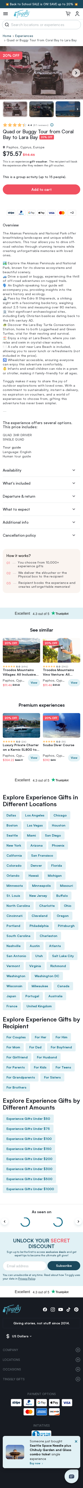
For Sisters (52, 1077)
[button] (71, 1476)
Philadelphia (39, 926)
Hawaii (34, 875)
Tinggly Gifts (14, 1379)
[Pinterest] (76, 1309)
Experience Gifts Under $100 (29, 1139)
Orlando (12, 875)
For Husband (47, 1057)
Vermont (13, 966)
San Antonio (16, 956)
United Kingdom (39, 1006)
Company (10, 1350)
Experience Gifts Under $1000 (30, 1189)
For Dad (35, 1047)
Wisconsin (14, 986)
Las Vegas (35, 825)
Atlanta (55, 946)
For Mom (13, 1047)
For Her (40, 1037)
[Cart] (68, 14)
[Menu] (5, 13)
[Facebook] (45, 1309)
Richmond (58, 966)
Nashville (13, 946)
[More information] (51, 124)
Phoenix (58, 845)
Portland (13, 926)
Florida (56, 865)
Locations (11, 1360)
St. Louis (13, 896)
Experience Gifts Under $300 (29, 1169)
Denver (36, 865)
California (14, 855)
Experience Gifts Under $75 (28, 1129)
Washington (15, 976)
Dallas (11, 815)
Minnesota (14, 885)
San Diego (53, 835)
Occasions (12, 1369)
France (11, 1006)
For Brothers (16, 1087)
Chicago (60, 815)
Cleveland (39, 916)
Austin (35, 946)
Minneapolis (41, 885)
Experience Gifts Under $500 (29, 1179)
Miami (31, 835)
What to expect (16, 509)
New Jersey (38, 896)
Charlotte (47, 906)
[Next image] (77, 109)
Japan (11, 996)
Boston (12, 825)
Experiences (24, 36)
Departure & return (19, 496)
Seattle (12, 835)
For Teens (63, 1067)
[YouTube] (61, 1309)
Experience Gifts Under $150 (28, 1149)
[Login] (77, 14)
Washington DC (47, 976)
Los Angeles (34, 815)
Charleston (48, 936)
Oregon (63, 916)
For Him (61, 1037)
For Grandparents (20, 1077)
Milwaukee (40, 986)
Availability (12, 470)
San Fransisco (42, 855)
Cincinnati (14, 916)
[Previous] (4, 1221)
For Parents (15, 1067)
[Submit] (6, 24)
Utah (39, 956)
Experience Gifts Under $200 (29, 1159)
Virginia (35, 966)
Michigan (55, 875)
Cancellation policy (19, 535)
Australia (55, 996)
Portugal (32, 996)
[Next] (76, 73)
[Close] (76, 1453)
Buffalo (62, 896)
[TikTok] (68, 1309)
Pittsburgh (66, 926)
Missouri (66, 885)
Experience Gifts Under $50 (28, 1119)
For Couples (16, 1037)
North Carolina (18, 906)
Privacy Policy (26, 1278)
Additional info (16, 522)
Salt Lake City (63, 956)
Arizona (36, 845)
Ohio (67, 906)
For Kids (40, 1067)
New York (13, 845)
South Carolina (18, 936)
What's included (16, 483)
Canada (63, 986)
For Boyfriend (61, 1047)
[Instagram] (53, 1309)
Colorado (13, 865)
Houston (58, 825)
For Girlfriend (17, 1057)
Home (7, 36)
